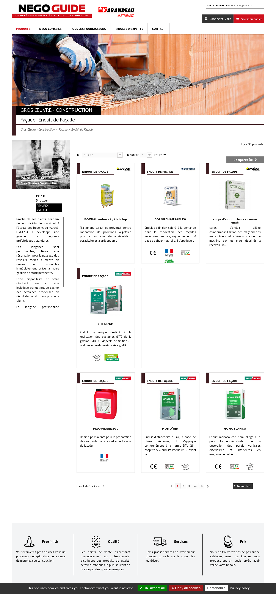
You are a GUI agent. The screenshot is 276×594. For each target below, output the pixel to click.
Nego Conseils (50, 28)
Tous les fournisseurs (88, 28)
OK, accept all (154, 588)
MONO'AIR (170, 428)
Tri (78, 155)
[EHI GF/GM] (106, 299)
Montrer (133, 155)
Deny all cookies (187, 588)
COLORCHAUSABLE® (170, 219)
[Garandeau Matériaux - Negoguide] (52, 8)
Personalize (216, 588)
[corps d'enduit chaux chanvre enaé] (235, 195)
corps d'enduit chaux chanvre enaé (235, 221)
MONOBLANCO (235, 428)
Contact (158, 28)
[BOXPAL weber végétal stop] (106, 195)
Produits (23, 28)
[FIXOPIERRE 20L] (106, 404)
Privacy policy (240, 588)
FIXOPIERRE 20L (105, 428)
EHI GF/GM (105, 324)
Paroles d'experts (129, 28)
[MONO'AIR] (170, 404)
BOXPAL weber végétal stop (105, 219)
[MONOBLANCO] (235, 404)
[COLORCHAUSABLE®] (170, 195)
